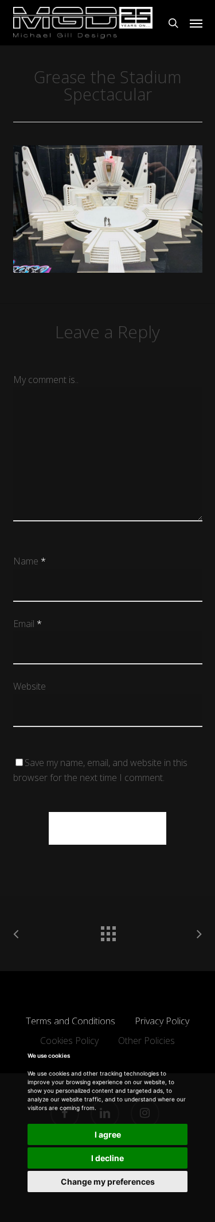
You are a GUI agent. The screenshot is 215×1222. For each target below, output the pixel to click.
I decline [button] (107, 1158)
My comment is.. (46, 379)
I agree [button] (108, 1134)
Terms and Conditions (70, 1021)
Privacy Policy (162, 1021)
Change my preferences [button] (108, 1181)
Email (27, 623)
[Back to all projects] (107, 930)
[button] (196, 23)
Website (29, 686)
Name (29, 561)
